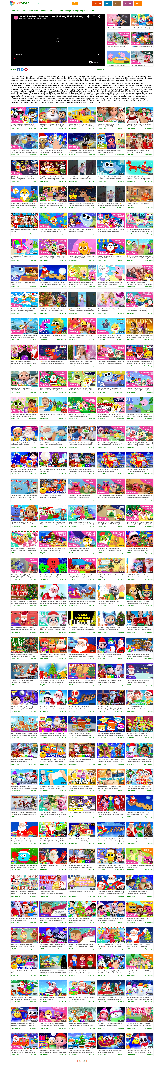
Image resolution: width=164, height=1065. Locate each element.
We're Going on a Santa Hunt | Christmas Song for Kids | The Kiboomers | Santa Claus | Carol (82, 946)
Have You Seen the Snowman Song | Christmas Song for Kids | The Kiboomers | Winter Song (138, 682)
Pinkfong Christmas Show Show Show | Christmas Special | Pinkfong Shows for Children (52, 258)
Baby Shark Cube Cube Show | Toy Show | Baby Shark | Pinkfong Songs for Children (82, 577)
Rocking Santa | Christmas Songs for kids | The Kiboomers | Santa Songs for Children (139, 1025)
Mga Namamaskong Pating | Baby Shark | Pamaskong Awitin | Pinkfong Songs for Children (139, 524)
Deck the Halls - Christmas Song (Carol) (81, 812)
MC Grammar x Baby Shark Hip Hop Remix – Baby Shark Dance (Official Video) (109, 337)
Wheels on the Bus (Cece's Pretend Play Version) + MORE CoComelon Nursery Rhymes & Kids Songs (53, 205)
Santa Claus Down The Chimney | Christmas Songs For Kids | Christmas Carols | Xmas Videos (23, 999)
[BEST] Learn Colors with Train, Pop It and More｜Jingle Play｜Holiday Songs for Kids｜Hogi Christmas (23, 550)
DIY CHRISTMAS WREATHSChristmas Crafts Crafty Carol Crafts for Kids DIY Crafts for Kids (139, 788)
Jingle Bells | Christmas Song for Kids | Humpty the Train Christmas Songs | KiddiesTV (110, 999)
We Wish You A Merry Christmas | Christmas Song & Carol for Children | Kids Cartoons (23, 709)
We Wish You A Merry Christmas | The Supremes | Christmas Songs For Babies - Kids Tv (53, 735)
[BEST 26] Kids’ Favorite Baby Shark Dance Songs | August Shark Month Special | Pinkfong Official (23, 178)
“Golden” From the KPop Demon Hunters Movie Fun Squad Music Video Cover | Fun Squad (140, 337)
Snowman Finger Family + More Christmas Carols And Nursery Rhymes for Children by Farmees (24, 788)
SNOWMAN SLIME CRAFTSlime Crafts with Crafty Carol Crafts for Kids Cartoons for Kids (52, 788)
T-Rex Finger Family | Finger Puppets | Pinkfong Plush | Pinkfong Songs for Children (23, 577)
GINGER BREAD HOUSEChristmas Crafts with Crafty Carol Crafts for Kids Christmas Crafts (23, 893)
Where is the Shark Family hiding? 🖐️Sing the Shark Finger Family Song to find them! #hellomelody (111, 205)
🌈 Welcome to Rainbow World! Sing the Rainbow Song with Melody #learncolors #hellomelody (81, 310)
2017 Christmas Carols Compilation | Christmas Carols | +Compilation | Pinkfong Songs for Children (51, 390)
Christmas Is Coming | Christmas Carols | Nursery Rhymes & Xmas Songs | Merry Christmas (111, 841)
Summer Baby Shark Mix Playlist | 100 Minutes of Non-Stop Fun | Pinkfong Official (23, 310)
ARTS (138, 3)
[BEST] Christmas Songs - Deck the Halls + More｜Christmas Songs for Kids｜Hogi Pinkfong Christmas (53, 814)
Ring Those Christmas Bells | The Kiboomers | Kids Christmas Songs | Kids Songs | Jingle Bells (22, 946)
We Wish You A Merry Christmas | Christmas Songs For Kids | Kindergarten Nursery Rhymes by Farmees (111, 814)
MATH (107, 3)
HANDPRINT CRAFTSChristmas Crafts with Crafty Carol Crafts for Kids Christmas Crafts (139, 709)
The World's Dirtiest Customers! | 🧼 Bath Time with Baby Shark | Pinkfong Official (23, 126)
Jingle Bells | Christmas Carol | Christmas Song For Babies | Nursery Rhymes (138, 178)
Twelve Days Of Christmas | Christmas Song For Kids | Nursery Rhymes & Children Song (52, 577)
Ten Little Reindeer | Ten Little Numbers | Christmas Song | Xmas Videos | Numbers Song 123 (81, 709)
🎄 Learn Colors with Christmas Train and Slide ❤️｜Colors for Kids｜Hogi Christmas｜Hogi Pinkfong (109, 946)
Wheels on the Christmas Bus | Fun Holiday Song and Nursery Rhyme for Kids (138, 656)
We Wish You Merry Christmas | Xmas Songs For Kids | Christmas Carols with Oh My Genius (52, 284)
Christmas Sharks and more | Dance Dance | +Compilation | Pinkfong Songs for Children (139, 390)
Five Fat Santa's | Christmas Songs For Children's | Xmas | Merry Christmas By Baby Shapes (110, 735)
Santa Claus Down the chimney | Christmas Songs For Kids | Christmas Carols (81, 656)
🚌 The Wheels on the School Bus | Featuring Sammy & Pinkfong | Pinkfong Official (81, 126)
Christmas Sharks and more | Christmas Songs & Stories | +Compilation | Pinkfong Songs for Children (139, 310)
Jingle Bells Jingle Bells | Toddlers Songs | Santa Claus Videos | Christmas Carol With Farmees (111, 761)
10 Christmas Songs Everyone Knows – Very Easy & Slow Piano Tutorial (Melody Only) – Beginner (81, 629)
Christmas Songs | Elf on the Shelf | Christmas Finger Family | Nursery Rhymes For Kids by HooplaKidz (51, 152)
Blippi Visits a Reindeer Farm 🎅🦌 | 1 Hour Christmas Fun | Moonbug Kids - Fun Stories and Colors (81, 444)
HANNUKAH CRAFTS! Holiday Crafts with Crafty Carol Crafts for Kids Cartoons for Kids (109, 788)
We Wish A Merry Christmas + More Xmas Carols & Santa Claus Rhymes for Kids (81, 471)
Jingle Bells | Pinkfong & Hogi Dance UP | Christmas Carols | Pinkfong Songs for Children (111, 363)
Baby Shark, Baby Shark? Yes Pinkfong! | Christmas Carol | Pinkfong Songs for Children (140, 444)
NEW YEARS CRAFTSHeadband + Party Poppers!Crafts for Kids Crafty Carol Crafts (81, 788)
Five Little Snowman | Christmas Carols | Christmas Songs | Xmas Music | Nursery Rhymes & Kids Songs (140, 999)
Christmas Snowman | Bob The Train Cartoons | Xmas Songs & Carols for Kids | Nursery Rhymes (22, 1025)
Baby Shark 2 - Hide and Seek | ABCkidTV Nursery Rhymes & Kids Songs (22, 390)
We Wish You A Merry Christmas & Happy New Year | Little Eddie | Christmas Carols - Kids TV (137, 893)
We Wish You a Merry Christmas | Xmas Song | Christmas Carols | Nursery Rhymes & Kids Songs (139, 946)
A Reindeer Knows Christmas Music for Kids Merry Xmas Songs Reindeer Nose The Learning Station (81, 205)
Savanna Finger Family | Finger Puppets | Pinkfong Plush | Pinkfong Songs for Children (139, 497)
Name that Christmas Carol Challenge (81, 892)
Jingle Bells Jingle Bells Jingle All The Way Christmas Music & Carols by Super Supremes (53, 126)
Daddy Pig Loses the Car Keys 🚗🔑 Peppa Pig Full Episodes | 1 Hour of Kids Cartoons (139, 416)
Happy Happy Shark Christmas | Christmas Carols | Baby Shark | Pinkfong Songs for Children (79, 550)
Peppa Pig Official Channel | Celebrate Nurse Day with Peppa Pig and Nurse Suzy (110, 284)
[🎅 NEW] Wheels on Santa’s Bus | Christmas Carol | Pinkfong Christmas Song (23, 1052)
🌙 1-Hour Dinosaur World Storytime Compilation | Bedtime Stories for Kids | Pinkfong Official (52, 363)
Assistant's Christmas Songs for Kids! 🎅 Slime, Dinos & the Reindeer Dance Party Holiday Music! (23, 814)
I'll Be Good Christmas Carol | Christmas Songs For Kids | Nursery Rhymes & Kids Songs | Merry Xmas (24, 867)
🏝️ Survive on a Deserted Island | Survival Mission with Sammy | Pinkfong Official (24, 152)
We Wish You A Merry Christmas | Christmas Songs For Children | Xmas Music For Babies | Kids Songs (81, 973)
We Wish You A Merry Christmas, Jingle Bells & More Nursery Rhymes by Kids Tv (139, 761)
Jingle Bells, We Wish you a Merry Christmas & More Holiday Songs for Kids (80, 867)
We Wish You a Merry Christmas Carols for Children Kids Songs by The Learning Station (24, 603)
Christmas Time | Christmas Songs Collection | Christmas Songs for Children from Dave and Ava (109, 629)
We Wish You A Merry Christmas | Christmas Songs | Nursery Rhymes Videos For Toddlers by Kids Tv (80, 920)
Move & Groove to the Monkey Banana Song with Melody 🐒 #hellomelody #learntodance (81, 178)
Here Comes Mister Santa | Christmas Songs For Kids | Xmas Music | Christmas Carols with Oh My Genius (23, 841)
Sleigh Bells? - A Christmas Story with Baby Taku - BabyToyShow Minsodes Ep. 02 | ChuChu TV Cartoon (53, 310)
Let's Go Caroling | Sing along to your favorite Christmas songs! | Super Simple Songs (111, 867)
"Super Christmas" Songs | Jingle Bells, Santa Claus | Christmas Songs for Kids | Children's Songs (53, 841)
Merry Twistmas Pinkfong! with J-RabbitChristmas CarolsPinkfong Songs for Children (139, 284)
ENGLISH (97, 3)
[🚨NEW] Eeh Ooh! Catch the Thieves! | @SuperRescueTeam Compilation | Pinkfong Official (81, 152)
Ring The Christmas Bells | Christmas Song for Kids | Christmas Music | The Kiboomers (23, 629)
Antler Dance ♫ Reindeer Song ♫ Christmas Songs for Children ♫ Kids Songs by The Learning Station (23, 656)
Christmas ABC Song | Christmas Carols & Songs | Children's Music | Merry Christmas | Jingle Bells (24, 471)
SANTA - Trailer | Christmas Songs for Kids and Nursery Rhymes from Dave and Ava (138, 577)
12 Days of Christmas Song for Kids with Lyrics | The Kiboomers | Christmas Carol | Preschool (53, 920)
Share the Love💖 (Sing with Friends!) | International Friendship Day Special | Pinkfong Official (81, 284)
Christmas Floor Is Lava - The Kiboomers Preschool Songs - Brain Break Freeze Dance (82, 682)
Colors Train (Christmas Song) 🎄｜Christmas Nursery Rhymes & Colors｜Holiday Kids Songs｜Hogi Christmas (81, 524)
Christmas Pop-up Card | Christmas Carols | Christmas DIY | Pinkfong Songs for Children (110, 524)
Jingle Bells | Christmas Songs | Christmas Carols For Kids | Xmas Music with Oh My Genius (53, 1052)
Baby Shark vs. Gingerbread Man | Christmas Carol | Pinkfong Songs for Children (109, 550)
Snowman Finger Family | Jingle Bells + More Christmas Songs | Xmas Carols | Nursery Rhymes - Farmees (110, 973)
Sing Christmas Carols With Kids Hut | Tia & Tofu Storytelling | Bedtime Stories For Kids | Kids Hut (52, 178)
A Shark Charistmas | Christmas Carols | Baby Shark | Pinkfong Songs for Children (53, 550)
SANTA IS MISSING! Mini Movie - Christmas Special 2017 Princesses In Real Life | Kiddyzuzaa (23, 363)
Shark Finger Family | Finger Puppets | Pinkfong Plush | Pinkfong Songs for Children (110, 497)
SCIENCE (128, 3)
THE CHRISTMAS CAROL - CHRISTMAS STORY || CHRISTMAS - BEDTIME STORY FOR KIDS (53, 973)
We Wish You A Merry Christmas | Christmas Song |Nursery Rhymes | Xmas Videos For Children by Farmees (139, 550)
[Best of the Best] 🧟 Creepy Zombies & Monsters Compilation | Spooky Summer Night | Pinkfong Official (139, 363)
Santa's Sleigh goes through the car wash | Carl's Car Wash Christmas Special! (51, 444)
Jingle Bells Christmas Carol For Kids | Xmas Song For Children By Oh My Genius (110, 1052)
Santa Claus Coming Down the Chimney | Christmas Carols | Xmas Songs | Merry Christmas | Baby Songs (111, 893)
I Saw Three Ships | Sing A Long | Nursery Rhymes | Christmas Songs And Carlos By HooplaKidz (53, 524)
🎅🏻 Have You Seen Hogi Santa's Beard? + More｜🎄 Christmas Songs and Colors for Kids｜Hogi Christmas (53, 629)
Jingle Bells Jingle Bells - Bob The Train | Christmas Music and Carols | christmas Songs (53, 603)
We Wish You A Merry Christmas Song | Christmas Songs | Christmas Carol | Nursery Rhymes (52, 682)
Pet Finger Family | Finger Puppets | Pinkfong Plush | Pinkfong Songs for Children (80, 497)
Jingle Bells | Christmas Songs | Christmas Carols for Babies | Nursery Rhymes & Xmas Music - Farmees (81, 1025)
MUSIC (117, 3)
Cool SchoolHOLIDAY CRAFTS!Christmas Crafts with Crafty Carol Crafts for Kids (52, 893)
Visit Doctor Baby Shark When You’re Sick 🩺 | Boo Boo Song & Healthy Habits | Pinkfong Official (139, 231)
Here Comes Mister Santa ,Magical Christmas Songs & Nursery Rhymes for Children (82, 1052)
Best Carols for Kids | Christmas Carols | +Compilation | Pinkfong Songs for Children (111, 231)
